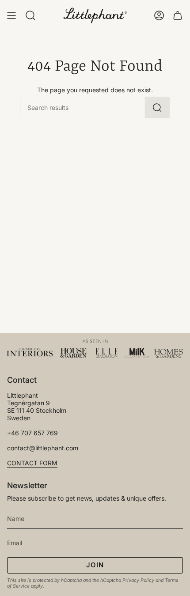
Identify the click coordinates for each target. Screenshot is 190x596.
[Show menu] (11, 15)
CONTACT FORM (32, 463)
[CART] (177, 15)
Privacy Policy (138, 580)
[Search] (157, 107)
